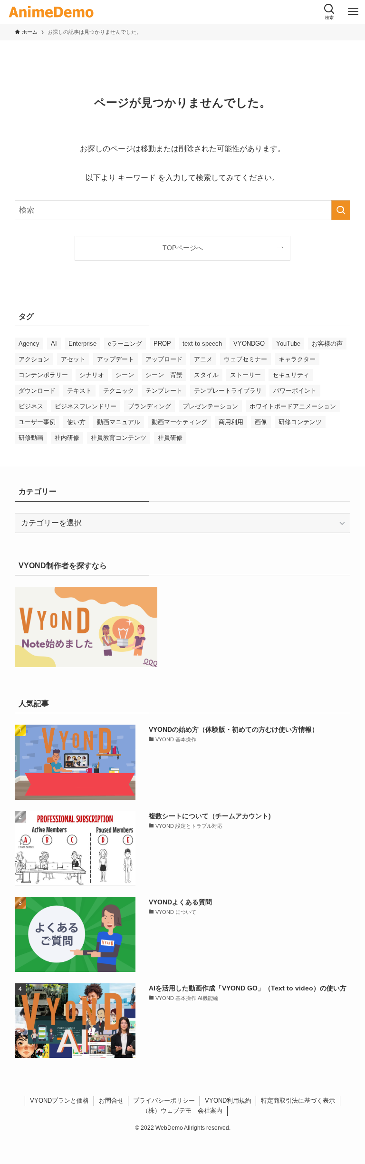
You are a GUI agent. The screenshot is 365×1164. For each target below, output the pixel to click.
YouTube (288, 343)
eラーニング (125, 343)
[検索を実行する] (340, 210)
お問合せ (111, 1100)
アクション (34, 359)
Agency (29, 343)
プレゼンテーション (210, 406)
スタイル (206, 374)
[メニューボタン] (353, 12)
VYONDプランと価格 (59, 1100)
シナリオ (91, 374)
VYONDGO (249, 343)
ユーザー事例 (37, 422)
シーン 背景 (163, 374)
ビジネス (31, 406)
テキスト (79, 390)
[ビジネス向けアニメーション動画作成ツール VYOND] (51, 12)
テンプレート (163, 390)
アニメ (203, 359)
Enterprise (82, 343)
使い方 (76, 422)
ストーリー (245, 374)
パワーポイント (295, 390)
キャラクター (297, 359)
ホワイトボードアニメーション (293, 406)
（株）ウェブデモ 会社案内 (182, 1110)
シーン (124, 374)
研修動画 (31, 437)
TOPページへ (183, 248)
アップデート (115, 359)
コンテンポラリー (43, 374)
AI (54, 343)
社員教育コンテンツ (118, 437)
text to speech (202, 343)
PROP (162, 343)
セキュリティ (290, 374)
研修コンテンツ (300, 422)
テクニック (118, 390)
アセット (73, 359)
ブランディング (149, 406)
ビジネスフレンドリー (85, 406)
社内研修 (67, 437)
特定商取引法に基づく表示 (298, 1100)
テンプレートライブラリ (228, 390)
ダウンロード (37, 390)
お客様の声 (327, 343)
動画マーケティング (179, 422)
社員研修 (170, 437)
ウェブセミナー (245, 359)
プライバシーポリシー (164, 1100)
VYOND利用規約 (228, 1100)
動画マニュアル (118, 422)
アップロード (163, 359)
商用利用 (231, 422)
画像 (261, 422)
